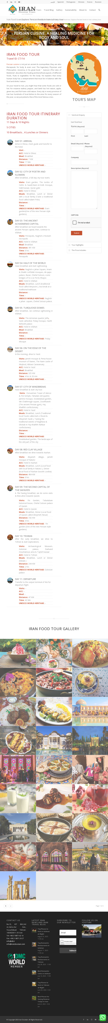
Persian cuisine (13, 64)
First (73, 136)
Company (75, 157)
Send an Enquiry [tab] (78, 115)
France (89, 2)
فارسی (53, 2)
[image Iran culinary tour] (54, 653)
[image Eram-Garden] (54, 740)
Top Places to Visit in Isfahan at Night (44, 931)
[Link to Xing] (23, 2)
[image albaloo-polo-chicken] (18, 682)
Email (77, 143)
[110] (84, 73)
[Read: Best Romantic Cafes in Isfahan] (34, 972)
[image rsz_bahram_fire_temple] (18, 827)
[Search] (99, 10)
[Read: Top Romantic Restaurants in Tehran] (34, 958)
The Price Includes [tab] (79, 250)
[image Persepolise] (18, 885)
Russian (98, 2)
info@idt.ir (11, 941)
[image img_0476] (18, 653)
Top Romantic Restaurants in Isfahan (43, 945)
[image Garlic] (54, 798)
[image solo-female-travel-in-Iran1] (18, 769)
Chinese (81, 2)
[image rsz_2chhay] (18, 856)
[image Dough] (18, 798)
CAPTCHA (74, 215)
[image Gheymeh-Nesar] (18, 740)
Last (86, 136)
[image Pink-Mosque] (54, 856)
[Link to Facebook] (7, 2)
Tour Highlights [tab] (78, 245)
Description (80, 168)
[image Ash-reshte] (54, 769)
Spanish (60, 2)
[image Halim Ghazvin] (54, 827)
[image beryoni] (18, 711)
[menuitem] (52, 2)
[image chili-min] (54, 682)
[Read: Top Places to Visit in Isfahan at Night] (34, 930)
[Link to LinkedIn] (11, 2)
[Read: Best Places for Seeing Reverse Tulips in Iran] (34, 998)
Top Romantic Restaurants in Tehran (43, 959)
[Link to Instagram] (15, 2)
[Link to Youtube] (19, 2)
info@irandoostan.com (16, 944)
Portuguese (71, 2)
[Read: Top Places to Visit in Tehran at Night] (34, 984)
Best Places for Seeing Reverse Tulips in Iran (43, 999)
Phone (88, 145)
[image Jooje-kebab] (54, 711)
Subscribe (74, 950)
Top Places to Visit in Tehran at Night (43, 985)
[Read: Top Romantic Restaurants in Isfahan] (34, 944)
